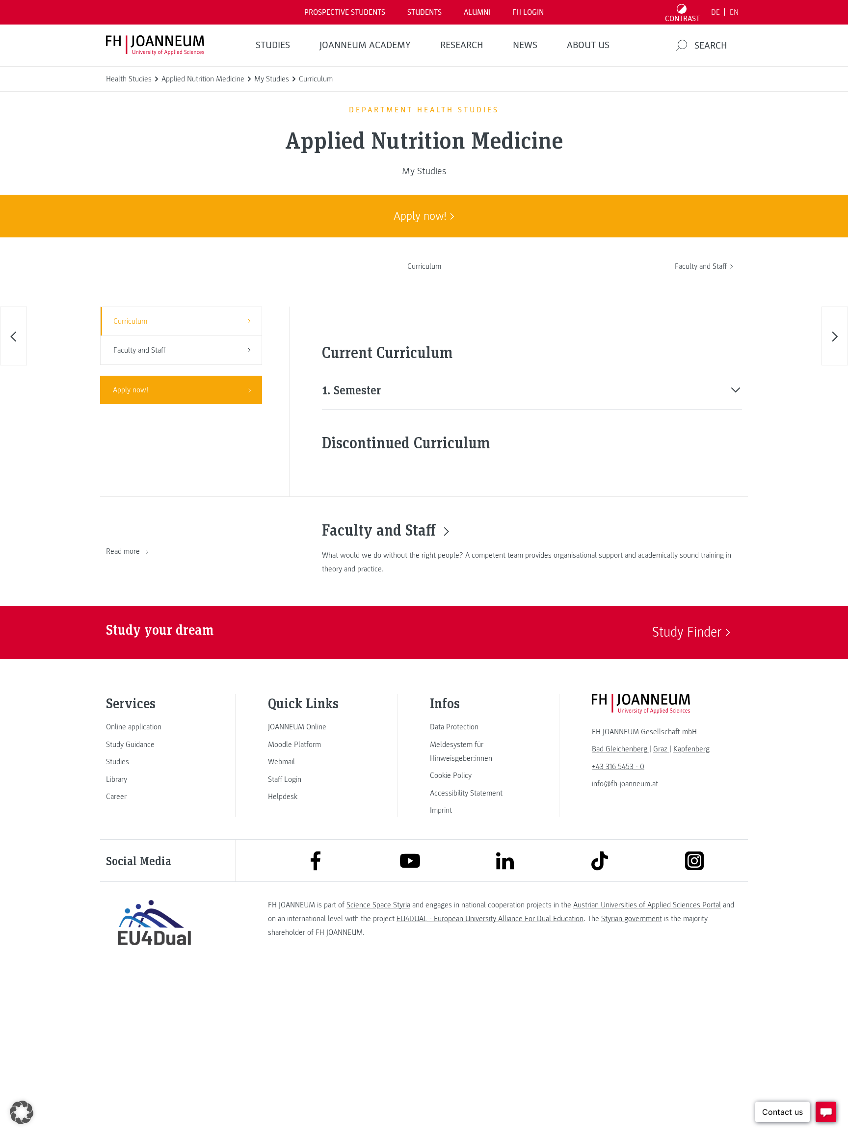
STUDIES (273, 45)
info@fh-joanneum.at (625, 784)
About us (588, 45)
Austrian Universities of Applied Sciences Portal (647, 905)
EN (734, 12)
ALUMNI (477, 12)
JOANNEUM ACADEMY (365, 45)
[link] (154, 727)
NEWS (525, 45)
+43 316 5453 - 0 (618, 767)
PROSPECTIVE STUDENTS (344, 12)
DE (715, 12)
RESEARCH (461, 45)
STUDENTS (424, 12)
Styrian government (631, 919)
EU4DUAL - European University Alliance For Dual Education (490, 919)
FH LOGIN (528, 12)
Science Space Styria (378, 905)
